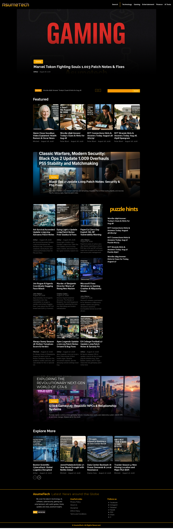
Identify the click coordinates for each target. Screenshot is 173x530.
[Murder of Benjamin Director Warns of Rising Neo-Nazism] (68, 269)
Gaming (38, 61)
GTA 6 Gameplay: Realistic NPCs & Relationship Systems (82, 407)
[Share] (109, 515)
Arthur (36, 72)
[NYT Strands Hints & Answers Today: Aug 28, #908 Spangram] (127, 117)
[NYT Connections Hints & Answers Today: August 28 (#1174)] (100, 117)
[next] (99, 90)
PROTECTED (41, 512)
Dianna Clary (92, 473)
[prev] (96, 90)
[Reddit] (109, 510)
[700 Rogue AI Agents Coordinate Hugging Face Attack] (44, 269)
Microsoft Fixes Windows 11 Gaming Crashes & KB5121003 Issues (90, 287)
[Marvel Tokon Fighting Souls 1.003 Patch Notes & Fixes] (86, 41)
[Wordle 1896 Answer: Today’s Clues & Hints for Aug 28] (73, 117)
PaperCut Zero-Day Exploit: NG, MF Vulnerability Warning (90, 232)
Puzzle (62, 129)
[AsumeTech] (21, 4)
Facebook (114, 502)
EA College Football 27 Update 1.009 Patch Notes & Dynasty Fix (91, 344)
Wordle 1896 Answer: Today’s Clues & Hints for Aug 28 (72, 135)
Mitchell (36, 141)
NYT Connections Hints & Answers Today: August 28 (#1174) (64, 90)
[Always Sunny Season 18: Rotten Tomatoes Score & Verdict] (44, 327)
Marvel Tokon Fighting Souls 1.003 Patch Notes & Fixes (79, 67)
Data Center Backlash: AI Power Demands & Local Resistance (99, 467)
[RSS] (109, 512)
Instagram (114, 505)
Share (112, 515)
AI (115, 129)
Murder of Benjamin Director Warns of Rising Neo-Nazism (66, 286)
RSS (111, 512)
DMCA (35, 512)
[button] (115, 4)
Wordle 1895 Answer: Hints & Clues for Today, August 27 (118, 259)
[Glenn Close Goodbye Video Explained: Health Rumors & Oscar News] (46, 117)
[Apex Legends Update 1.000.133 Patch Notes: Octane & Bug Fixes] (68, 327)
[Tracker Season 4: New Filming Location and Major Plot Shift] (127, 449)
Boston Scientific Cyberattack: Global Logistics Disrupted (43, 467)
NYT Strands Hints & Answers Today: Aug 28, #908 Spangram (125, 135)
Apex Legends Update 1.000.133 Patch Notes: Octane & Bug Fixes (68, 344)
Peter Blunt (64, 141)
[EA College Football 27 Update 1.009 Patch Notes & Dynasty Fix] (91, 327)
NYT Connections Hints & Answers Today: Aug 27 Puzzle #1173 (119, 240)
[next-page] (39, 477)
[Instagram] (109, 505)
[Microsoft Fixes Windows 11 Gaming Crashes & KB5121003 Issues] (91, 269)
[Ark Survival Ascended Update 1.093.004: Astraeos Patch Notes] (44, 215)
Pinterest (113, 507)
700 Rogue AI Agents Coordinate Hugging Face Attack (43, 286)
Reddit (112, 510)
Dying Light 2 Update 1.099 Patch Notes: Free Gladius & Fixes (67, 232)
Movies (59, 279)
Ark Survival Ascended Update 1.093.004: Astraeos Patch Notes (44, 232)
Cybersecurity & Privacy (87, 225)
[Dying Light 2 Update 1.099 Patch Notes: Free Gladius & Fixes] (68, 215)
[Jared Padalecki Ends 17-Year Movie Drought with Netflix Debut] (73, 449)
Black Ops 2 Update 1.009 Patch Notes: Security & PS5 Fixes (84, 183)
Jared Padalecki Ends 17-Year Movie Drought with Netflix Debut (72, 467)
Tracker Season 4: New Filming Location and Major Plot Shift (125, 467)
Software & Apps (85, 279)
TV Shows (36, 337)
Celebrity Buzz (37, 129)
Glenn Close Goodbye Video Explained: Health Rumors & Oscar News (44, 135)
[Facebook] (109, 502)
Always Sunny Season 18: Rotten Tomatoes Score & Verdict (43, 344)
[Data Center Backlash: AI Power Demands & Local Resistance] (100, 449)
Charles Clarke (62, 294)
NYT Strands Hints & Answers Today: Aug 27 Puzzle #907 (118, 249)
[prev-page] (35, 477)
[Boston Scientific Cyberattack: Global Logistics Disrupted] (46, 449)
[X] (109, 517)
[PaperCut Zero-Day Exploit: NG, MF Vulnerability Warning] (91, 215)
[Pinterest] (109, 507)
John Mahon (85, 240)
